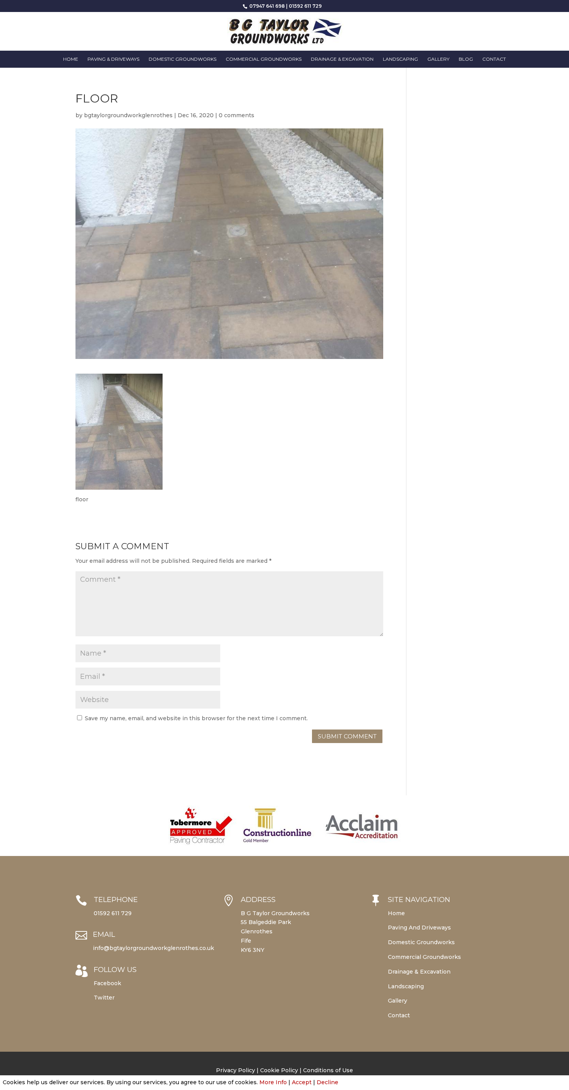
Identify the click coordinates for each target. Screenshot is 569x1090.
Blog (466, 59)
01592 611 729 (305, 6)
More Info (273, 1082)
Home (70, 59)
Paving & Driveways (113, 59)
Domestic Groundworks (182, 59)
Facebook (107, 983)
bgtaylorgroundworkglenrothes (128, 115)
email (104, 934)
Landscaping (400, 59)
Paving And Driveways (419, 927)
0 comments (236, 115)
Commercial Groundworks (264, 59)
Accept (302, 1082)
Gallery (438, 59)
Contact (494, 59)
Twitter (104, 997)
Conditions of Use (328, 1070)
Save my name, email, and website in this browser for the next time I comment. (196, 718)
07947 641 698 (266, 6)
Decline (327, 1082)
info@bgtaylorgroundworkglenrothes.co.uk (153, 948)
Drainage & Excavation (342, 59)
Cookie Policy (279, 1070)
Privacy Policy (235, 1070)
